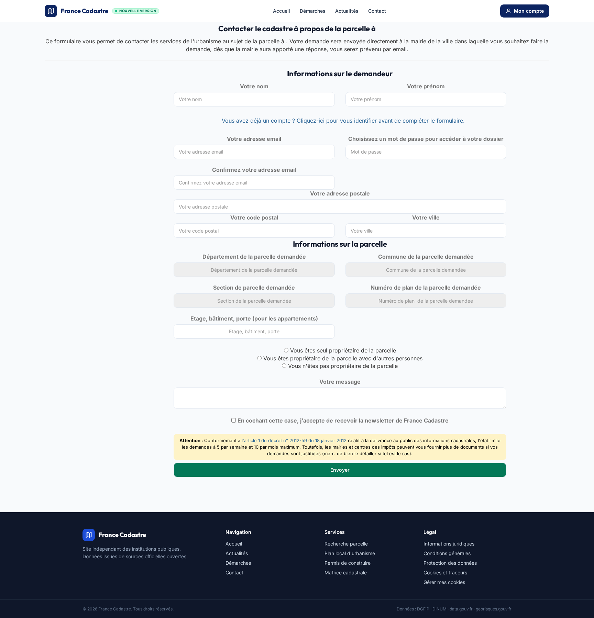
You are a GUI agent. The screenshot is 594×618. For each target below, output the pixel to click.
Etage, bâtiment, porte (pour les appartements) (254, 318)
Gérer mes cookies (444, 582)
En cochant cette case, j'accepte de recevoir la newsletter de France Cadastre (343, 420)
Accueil (281, 11)
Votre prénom (426, 86)
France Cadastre (108, 11)
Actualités (347, 11)
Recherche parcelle (346, 544)
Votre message (340, 381)
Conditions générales (447, 553)
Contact (377, 11)
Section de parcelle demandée (254, 287)
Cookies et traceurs (445, 572)
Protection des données (450, 563)
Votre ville (426, 217)
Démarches (313, 11)
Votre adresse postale (340, 193)
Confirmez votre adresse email (254, 169)
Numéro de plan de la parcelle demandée (426, 287)
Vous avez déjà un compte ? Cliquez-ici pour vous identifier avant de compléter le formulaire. (343, 120)
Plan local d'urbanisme (349, 553)
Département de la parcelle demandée (254, 256)
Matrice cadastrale (345, 572)
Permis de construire (347, 563)
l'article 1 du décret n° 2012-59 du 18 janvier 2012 (294, 440)
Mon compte (529, 11)
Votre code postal (254, 217)
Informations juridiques (449, 544)
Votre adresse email (254, 138)
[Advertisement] (104, 121)
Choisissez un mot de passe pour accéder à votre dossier (426, 138)
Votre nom (254, 86)
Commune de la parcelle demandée (426, 256)
